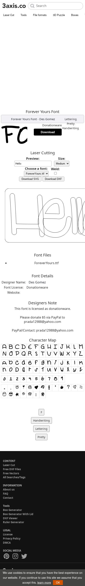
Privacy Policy (11, 538)
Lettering (71, 119)
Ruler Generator (13, 522)
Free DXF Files (12, 469)
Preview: (33, 158)
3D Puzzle (59, 15)
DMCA (7, 542)
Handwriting (70, 128)
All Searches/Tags (14, 477)
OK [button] (58, 582)
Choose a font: (36, 168)
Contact (8, 498)
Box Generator (12, 510)
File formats (40, 15)
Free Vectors (11, 473)
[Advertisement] (42, 63)
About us (8, 489)
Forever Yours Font (24, 119)
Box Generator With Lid (18, 514)
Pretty (71, 123)
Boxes (74, 15)
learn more (44, 582)
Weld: (55, 169)
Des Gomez (47, 119)
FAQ (5, 493)
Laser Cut (8, 15)
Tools (24, 15)
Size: (61, 158)
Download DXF (53, 178)
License (8, 534)
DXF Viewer (10, 518)
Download (48, 132)
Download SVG (30, 178)
